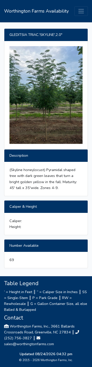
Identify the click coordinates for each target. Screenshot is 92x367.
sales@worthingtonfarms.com (29, 343)
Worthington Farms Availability (36, 11)
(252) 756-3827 (18, 338)
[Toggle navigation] (81, 11)
